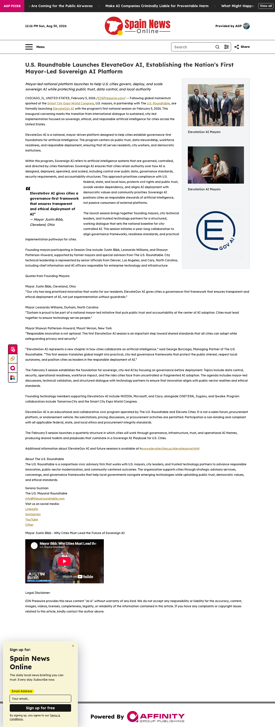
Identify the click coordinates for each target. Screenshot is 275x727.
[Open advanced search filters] (226, 47)
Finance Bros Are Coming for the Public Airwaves (50, 6)
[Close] (73, 646)
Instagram (33, 514)
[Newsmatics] (12, 377)
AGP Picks (12, 6)
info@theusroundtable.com (45, 498)
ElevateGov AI (63, 108)
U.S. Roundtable (158, 103)
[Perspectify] (12, 359)
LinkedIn (31, 509)
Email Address (22, 691)
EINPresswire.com (111, 98)
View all (266, 6)
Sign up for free (40, 708)
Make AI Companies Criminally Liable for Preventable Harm (157, 6)
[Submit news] (12, 349)
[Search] (217, 47)
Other (29, 525)
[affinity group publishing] (12, 368)
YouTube (31, 519)
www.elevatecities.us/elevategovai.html (170, 448)
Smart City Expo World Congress (70, 103)
